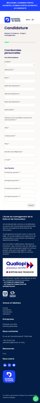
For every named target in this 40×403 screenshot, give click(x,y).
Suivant (31, 205)
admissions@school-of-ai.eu (14, 342)
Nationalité (9, 110)
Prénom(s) (9, 70)
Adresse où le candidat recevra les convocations (18, 119)
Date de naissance (12, 86)
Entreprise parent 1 (12, 181)
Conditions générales (10, 395)
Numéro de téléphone (13, 152)
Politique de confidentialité (28, 395)
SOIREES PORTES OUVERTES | (25, 5)
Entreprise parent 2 (12, 196)
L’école (5, 308)
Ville (6, 128)
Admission (6, 314)
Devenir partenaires (10, 326)
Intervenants (7, 312)
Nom (6, 78)
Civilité (7, 62)
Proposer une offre (10, 324)
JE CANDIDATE (20, 8)
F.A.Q (4, 354)
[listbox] (20, 65)
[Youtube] (14, 365)
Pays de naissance (12, 102)
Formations (7, 310)
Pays (6, 144)
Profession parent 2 (12, 188)
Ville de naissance (12, 94)
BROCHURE (11, 3)
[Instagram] (9, 365)
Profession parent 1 (12, 172)
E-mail (7, 160)
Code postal (10, 136)
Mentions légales (9, 397)
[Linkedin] (5, 365)
